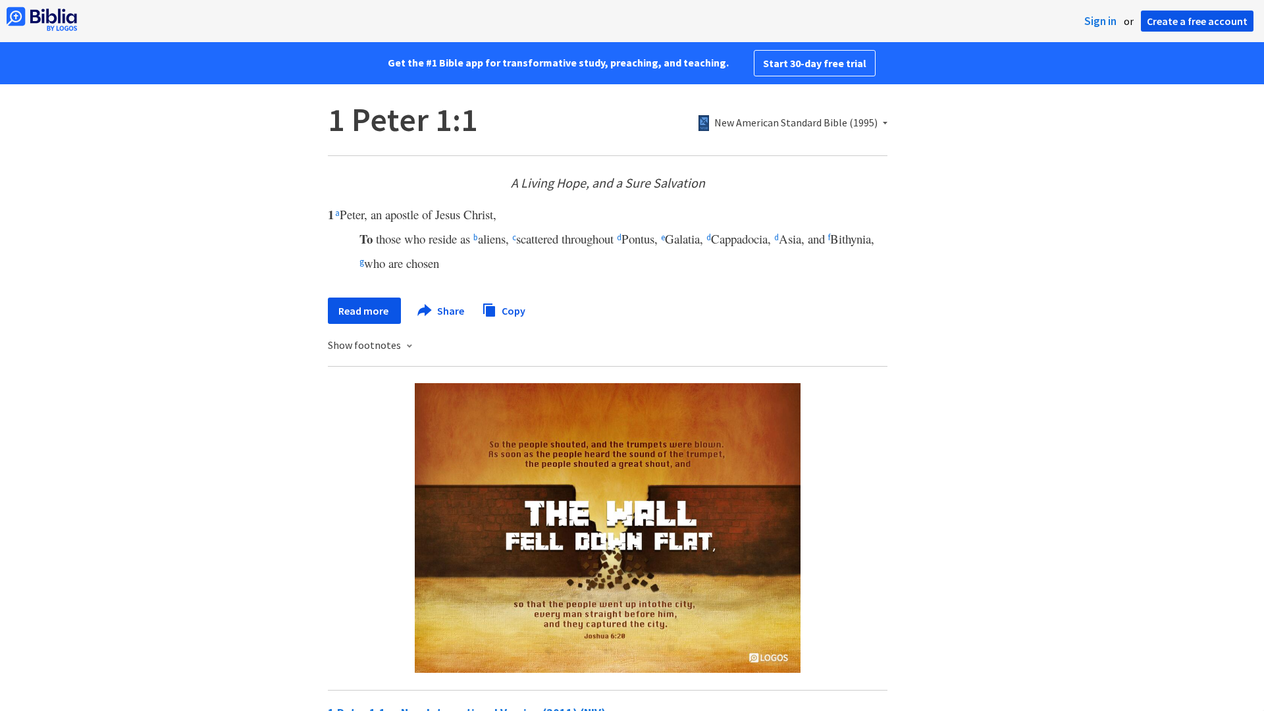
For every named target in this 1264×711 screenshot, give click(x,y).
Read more (364, 310)
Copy (512, 310)
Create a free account (1197, 21)
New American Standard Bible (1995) (796, 123)
